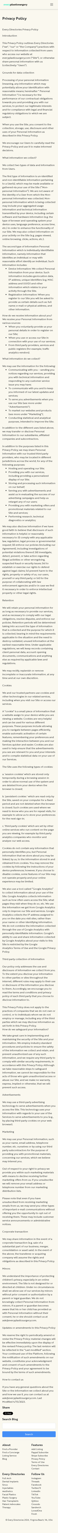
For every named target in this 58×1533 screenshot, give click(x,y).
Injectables (7, 1488)
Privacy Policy (38, 1458)
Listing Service (9, 1455)
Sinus (5, 1484)
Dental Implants (10, 1481)
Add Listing (37, 1449)
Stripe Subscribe (39, 1455)
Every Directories (40, 1465)
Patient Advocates (11, 1504)
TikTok (34, 1494)
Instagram (36, 1478)
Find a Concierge (10, 1452)
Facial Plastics (9, 1494)
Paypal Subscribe (39, 1452)
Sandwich (36, 1507)
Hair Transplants (10, 1500)
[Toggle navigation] (52, 4)
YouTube (35, 1497)
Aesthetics (7, 1491)
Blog (4, 1458)
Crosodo (35, 1504)
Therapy (6, 1507)
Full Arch (6, 1478)
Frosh (34, 1513)
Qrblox (35, 1500)
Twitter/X (36, 1488)
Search (29, 1434)
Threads (35, 1481)
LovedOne (36, 1510)
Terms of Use (20, 948)
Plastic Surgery (9, 1497)
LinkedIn (35, 1491)
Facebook (36, 1484)
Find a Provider (10, 1449)
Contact (35, 1468)
